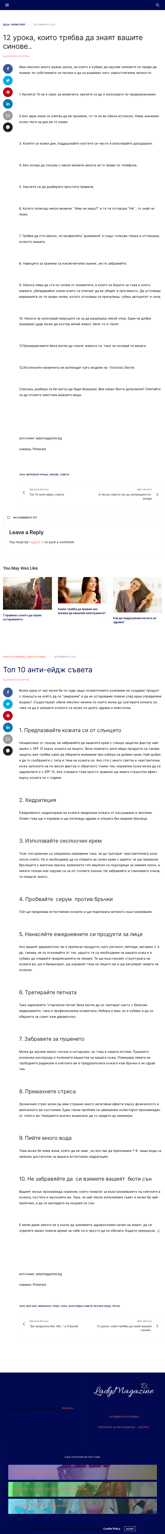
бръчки (98, 1306)
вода (107, 1306)
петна (116, 1306)
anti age (31, 1306)
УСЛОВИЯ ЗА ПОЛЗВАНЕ (124, 1416)
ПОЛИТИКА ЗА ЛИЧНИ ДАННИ (116, 1427)
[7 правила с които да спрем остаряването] (27, 593)
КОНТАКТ (144, 1427)
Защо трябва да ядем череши (36, 1471)
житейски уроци (37, 474)
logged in (36, 542)
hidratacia (44, 1306)
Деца (6, 25)
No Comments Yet (25, 517)
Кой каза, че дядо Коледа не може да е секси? (50, 1489)
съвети (64, 474)
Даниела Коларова (17, 56)
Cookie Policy (111, 1528)
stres (55, 1306)
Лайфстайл (18, 25)
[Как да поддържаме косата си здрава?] (137, 594)
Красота (8, 657)
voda (64, 1306)
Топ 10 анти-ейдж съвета (47, 669)
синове (54, 474)
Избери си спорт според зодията (40, 1505)
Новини (20, 657)
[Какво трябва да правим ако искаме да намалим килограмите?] (82, 590)
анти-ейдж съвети (80, 1306)
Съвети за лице (36, 657)
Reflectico (68, 1408)
